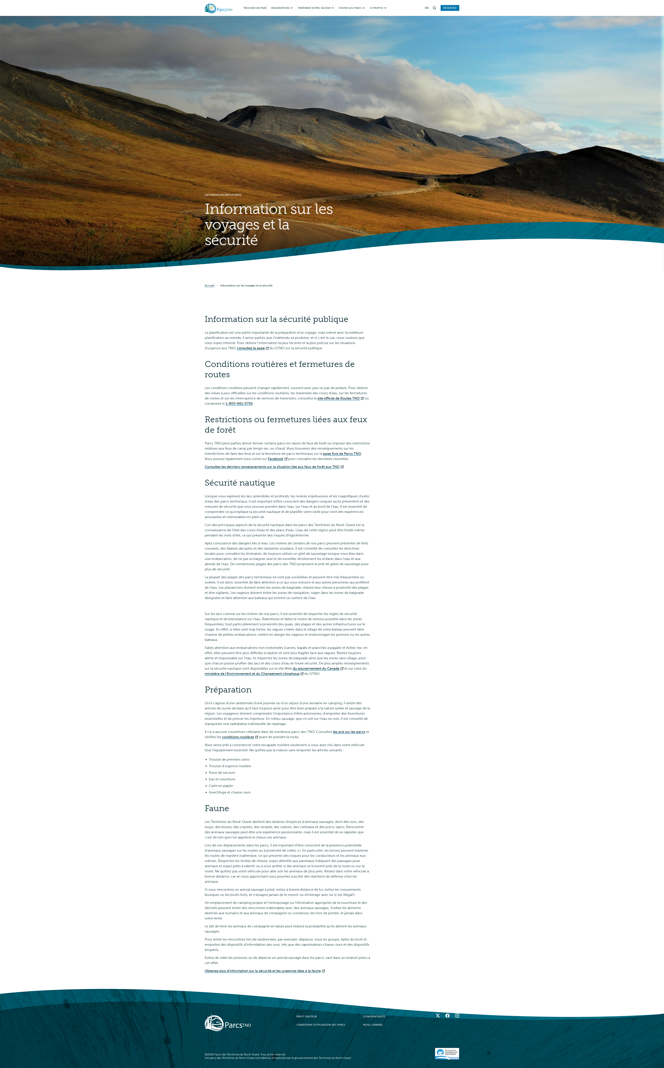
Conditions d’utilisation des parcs (320, 1024)
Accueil (209, 285)
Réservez (449, 8)
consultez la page (251, 348)
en (427, 8)
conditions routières (238, 737)
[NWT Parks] (228, 1022)
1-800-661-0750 (239, 403)
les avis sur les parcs (349, 732)
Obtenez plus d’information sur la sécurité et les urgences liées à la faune (263, 971)
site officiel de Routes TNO (338, 398)
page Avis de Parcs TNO (342, 453)
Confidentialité (374, 1016)
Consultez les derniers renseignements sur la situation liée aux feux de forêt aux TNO (272, 467)
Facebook (275, 459)
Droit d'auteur (306, 1016)
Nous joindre (372, 1024)
